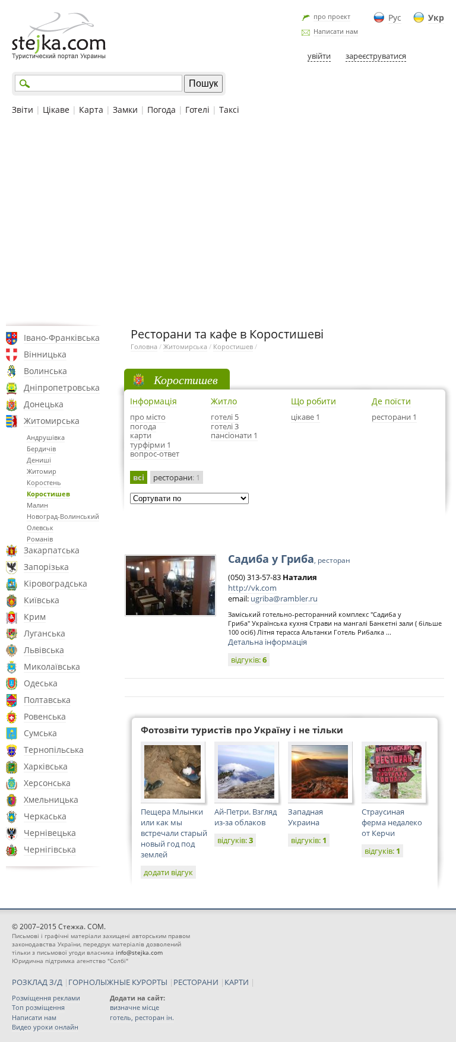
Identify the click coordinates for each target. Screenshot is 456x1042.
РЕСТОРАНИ (195, 982)
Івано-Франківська (62, 337)
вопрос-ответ (154, 453)
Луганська (44, 633)
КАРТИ (236, 982)
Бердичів (41, 448)
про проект (332, 16)
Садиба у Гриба (289, 559)
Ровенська (45, 716)
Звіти (22, 109)
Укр (436, 17)
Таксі (229, 109)
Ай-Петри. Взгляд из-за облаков (245, 817)
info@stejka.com (139, 952)
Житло (224, 401)
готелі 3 (225, 426)
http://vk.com (252, 587)
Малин (37, 505)
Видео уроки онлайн (45, 1026)
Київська (41, 600)
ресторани (176, 477)
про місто (148, 416)
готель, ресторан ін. (142, 1017)
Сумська (40, 733)
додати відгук (168, 872)
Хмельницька (51, 799)
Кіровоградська (55, 583)
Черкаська (45, 816)
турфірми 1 (150, 444)
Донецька (44, 404)
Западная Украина (305, 817)
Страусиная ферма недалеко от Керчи (392, 822)
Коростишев (48, 493)
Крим (35, 616)
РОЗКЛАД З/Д (37, 982)
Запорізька (46, 566)
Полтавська (47, 699)
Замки (125, 109)
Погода (161, 109)
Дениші (39, 459)
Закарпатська (52, 550)
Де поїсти (391, 401)
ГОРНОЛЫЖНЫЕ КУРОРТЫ (117, 982)
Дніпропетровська (62, 387)
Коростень (44, 482)
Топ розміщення (38, 1007)
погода (143, 426)
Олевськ (40, 527)
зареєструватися (376, 55)
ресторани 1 (394, 416)
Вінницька (45, 354)
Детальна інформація (267, 641)
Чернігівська (50, 849)
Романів (40, 538)
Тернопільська (54, 749)
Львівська (44, 649)
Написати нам (336, 31)
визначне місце (134, 1007)
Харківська (46, 766)
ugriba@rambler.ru (284, 598)
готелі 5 (225, 416)
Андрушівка (46, 437)
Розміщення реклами (46, 997)
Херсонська (47, 782)
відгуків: (249, 659)
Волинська (45, 370)
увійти (319, 55)
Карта (91, 109)
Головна (144, 346)
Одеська (41, 683)
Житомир (41, 471)
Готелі (197, 109)
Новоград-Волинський (63, 516)
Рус (394, 17)
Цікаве (56, 109)
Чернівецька (50, 832)
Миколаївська (52, 666)
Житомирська (52, 420)
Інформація (153, 401)
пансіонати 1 (234, 435)
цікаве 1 (305, 416)
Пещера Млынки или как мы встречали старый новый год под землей (174, 833)
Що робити (313, 401)
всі (138, 477)
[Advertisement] (228, 219)
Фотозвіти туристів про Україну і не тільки (242, 730)
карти (140, 435)
